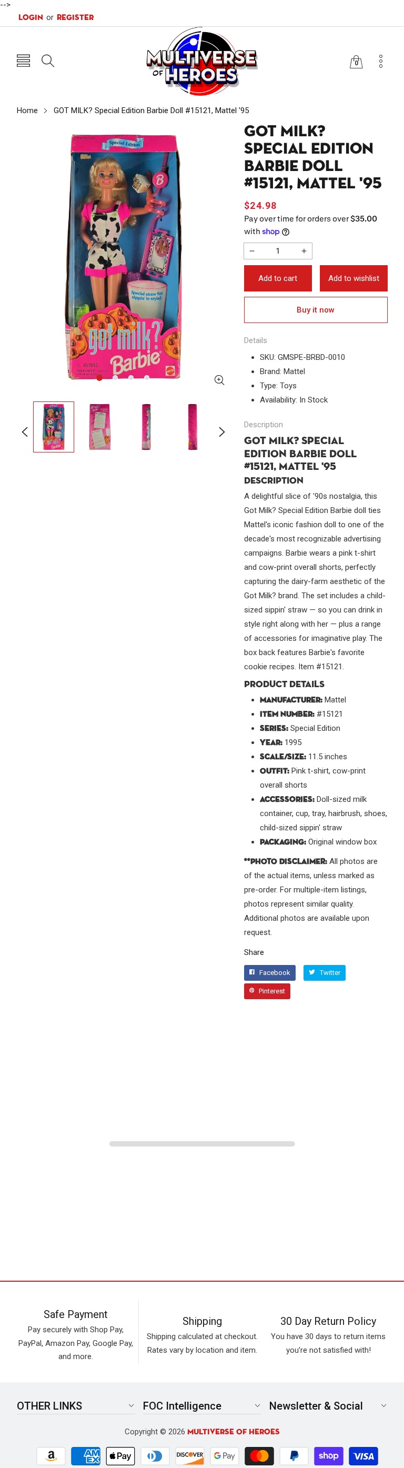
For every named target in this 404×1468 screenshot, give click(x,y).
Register (70, 17)
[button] (23, 62)
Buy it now (316, 310)
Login (30, 18)
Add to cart (277, 278)
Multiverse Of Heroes (233, 1432)
